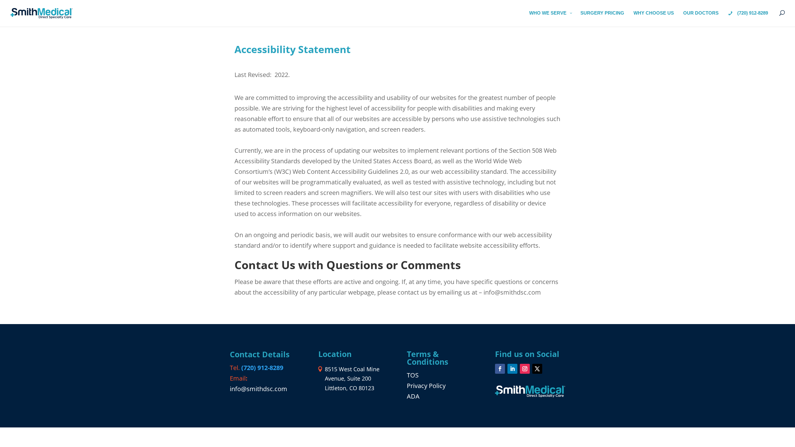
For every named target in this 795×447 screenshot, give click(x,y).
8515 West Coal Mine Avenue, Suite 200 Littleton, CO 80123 (352, 378)
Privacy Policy (426, 386)
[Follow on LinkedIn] (512, 369)
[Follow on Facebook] (500, 369)
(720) (262, 367)
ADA (413, 396)
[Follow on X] (537, 369)
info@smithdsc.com (258, 389)
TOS (413, 375)
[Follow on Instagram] (525, 369)
